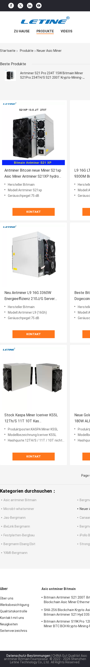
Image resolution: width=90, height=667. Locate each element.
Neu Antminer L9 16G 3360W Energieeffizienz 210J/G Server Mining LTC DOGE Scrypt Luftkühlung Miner (29, 296)
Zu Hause (22, 31)
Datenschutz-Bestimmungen (28, 656)
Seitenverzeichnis (13, 631)
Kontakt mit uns (12, 618)
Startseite (7, 50)
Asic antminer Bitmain (19, 500)
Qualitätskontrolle (13, 611)
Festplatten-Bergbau (19, 535)
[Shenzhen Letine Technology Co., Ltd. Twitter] (20, 6)
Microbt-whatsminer (18, 509)
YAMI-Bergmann (15, 553)
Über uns (6, 598)
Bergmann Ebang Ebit (19, 544)
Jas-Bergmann (14, 517)
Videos (66, 31)
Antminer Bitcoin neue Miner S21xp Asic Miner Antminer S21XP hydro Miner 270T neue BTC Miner (32, 173)
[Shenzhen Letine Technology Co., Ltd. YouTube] (39, 6)
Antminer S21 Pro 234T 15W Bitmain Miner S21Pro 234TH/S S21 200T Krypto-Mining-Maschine (51, 77)
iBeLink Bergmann (16, 526)
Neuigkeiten (9, 624)
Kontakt (33, 211)
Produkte (45, 31)
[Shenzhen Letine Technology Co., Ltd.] (45, 21)
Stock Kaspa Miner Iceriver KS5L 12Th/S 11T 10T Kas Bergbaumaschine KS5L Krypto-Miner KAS (31, 418)
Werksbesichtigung (14, 605)
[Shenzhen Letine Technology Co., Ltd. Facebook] (11, 6)
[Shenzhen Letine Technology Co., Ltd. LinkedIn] (30, 6)
